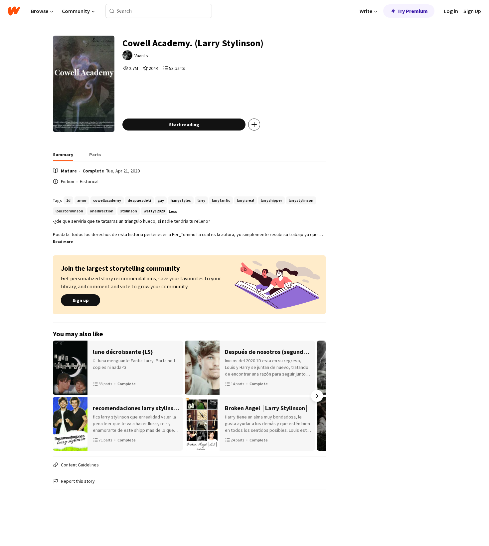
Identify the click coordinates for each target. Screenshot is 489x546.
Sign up (81, 300)
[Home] (14, 11)
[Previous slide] (62, 396)
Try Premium (412, 11)
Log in (451, 11)
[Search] (111, 11)
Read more (63, 241)
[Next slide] (317, 396)
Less (173, 211)
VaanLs (141, 56)
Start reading (184, 125)
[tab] (63, 156)
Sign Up (472, 11)
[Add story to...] (254, 125)
